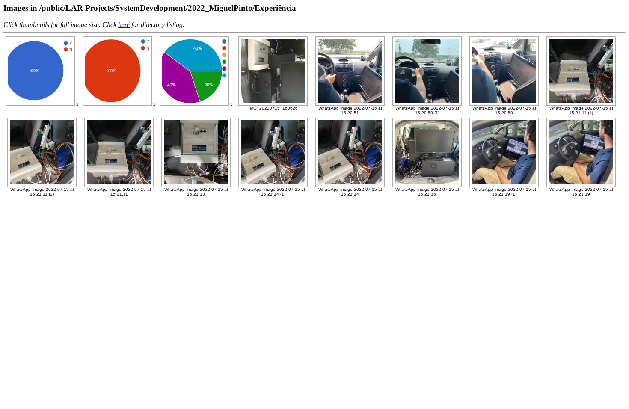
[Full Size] (40, 104)
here (124, 24)
